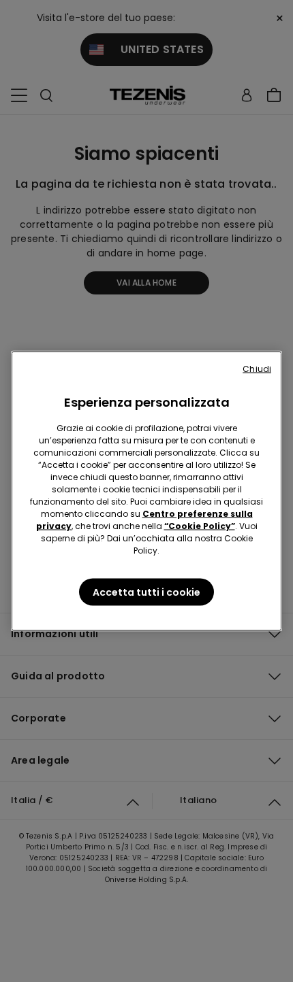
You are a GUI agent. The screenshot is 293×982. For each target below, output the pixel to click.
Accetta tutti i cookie (146, 592)
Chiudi (257, 369)
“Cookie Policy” (199, 526)
